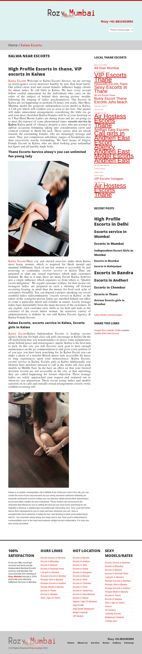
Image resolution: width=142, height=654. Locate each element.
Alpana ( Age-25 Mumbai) (85, 601)
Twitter (118, 330)
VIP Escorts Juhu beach (99, 168)
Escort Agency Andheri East (112, 147)
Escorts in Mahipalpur (108, 266)
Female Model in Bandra (52, 587)
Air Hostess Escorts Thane (110, 121)
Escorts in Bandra (113, 273)
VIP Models (78, 616)
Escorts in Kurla (80, 587)
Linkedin (110, 330)
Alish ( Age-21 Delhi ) (51, 598)
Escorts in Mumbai (109, 243)
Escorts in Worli (80, 579)
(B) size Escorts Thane (104, 95)
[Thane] (38, 162)
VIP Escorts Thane (110, 77)
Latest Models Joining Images (108, 315)
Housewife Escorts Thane (110, 84)
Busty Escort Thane (110, 98)
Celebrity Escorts (113, 614)
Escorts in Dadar (80, 569)
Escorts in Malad (80, 598)
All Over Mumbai (106, 68)
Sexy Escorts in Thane (110, 89)
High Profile (78, 605)
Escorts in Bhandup (50, 561)
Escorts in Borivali (81, 576)
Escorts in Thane (106, 294)
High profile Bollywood (83, 609)
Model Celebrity (80, 612)
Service (95, 642)
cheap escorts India (98, 109)
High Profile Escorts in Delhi (111, 221)
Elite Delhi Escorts (110, 333)
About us (82, 642)
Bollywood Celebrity (114, 617)
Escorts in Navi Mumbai (84, 594)
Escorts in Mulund (49, 565)
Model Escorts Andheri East (114, 158)
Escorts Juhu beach (110, 102)
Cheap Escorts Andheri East (100, 106)
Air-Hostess (110, 610)
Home (13, 45)
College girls (111, 621)
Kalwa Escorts (17, 81)
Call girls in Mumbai (50, 572)
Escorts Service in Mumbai (53, 558)
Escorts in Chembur (109, 287)
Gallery (117, 642)
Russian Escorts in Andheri (53, 583)
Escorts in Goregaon (98, 175)
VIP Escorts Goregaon (108, 178)
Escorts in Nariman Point (52, 569)
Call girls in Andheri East (112, 135)
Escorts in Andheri (111, 280)
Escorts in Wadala (49, 594)
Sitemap (129, 642)
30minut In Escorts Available (100, 64)
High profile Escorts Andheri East (101, 165)
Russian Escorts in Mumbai (53, 576)
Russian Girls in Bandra (52, 579)
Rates (106, 642)
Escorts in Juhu (80, 565)
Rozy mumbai (35, 648)
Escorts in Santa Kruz (83, 590)
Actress (108, 606)
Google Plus (100, 330)
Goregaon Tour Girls (98, 172)
